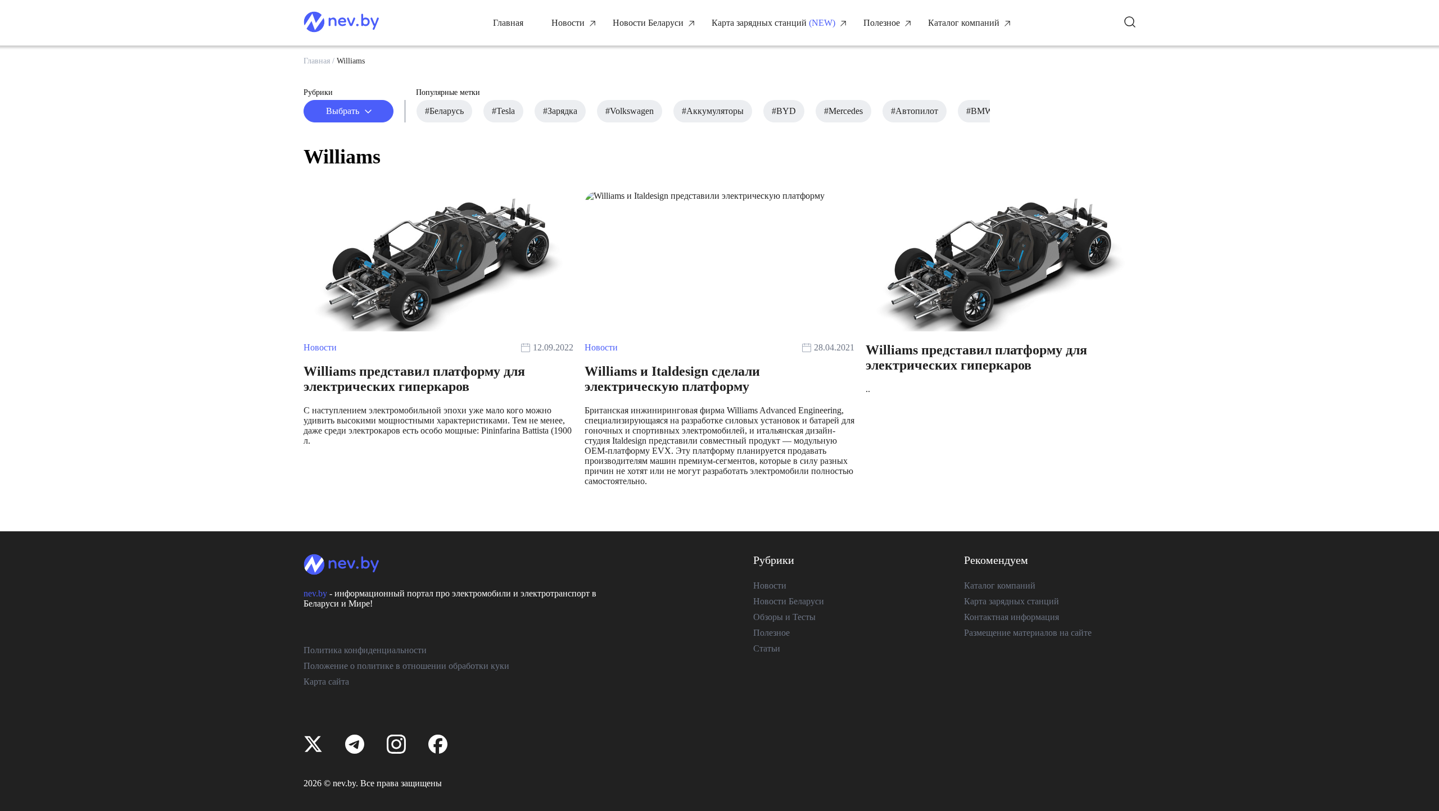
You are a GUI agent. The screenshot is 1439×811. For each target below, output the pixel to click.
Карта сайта (326, 681)
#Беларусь (444, 111)
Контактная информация (1011, 617)
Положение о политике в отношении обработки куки (406, 666)
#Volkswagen (629, 111)
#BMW (979, 111)
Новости (568, 23)
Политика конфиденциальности (365, 650)
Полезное (881, 23)
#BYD (784, 111)
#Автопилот (914, 111)
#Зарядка (560, 111)
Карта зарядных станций (759, 23)
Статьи (766, 648)
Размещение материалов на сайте (1028, 632)
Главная (508, 23)
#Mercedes (843, 111)
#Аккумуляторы (713, 111)
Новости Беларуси (648, 23)
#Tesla (503, 111)
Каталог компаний (963, 23)
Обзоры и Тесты (784, 617)
